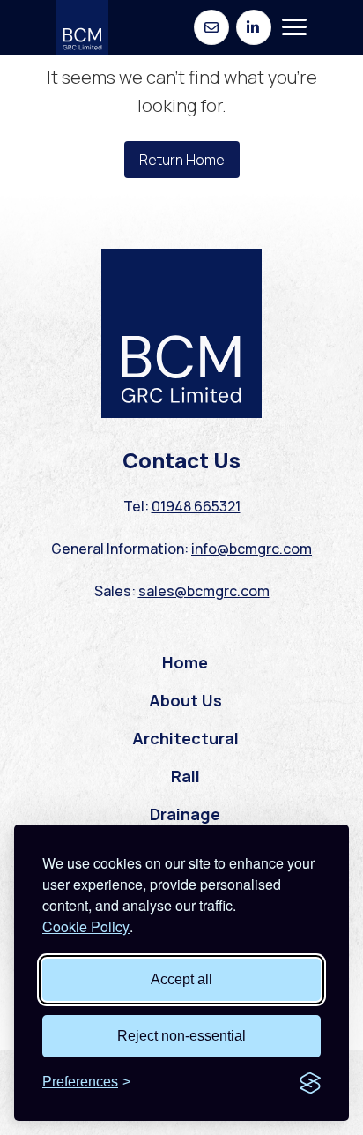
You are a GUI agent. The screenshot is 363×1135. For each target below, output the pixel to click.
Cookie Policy (86, 926)
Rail (185, 776)
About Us (185, 700)
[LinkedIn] (253, 27)
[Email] (211, 27)
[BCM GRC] (82, 27)
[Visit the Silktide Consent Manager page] (310, 1082)
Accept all (181, 979)
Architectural (185, 738)
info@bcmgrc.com (251, 548)
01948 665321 (196, 506)
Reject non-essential (181, 1035)
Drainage (185, 814)
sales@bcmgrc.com (204, 591)
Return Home (182, 159)
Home (185, 662)
